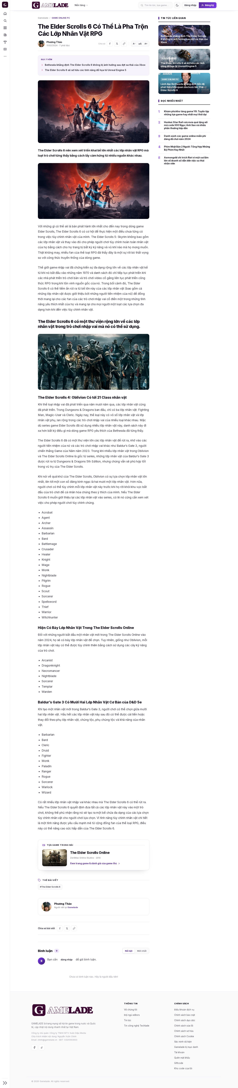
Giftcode (178, 1063)
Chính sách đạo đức (184, 1020)
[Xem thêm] (5, 56)
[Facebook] (110, 44)
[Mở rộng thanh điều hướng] (5, 1083)
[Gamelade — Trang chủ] (5, 5)
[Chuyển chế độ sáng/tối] (177, 5)
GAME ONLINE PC (61, 18)
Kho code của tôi (183, 1068)
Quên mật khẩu (182, 1057)
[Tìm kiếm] (5, 20)
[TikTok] (42, 1047)
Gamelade (43, 18)
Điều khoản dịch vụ (184, 1009)
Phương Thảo (54, 42)
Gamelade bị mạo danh (186, 1047)
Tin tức (127, 1020)
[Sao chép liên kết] (124, 44)
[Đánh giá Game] (5, 27)
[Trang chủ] (5, 13)
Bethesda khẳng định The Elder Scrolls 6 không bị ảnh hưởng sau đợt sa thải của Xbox (95, 64)
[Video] (5, 49)
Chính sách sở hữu (183, 1031)
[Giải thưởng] (5, 42)
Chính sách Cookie (184, 1036)
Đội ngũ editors (132, 1015)
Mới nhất (142, 951)
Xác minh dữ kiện (183, 1041)
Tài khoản (179, 1052)
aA (140, 43)
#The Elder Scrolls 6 (50, 887)
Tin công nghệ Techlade (136, 1025)
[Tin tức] (5, 34)
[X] (117, 44)
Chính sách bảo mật (184, 1015)
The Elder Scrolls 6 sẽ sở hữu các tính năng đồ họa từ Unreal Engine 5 (85, 70)
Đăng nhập (190, 5)
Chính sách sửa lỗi (183, 1025)
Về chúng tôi (130, 1009)
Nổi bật (128, 951)
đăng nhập (67, 959)
